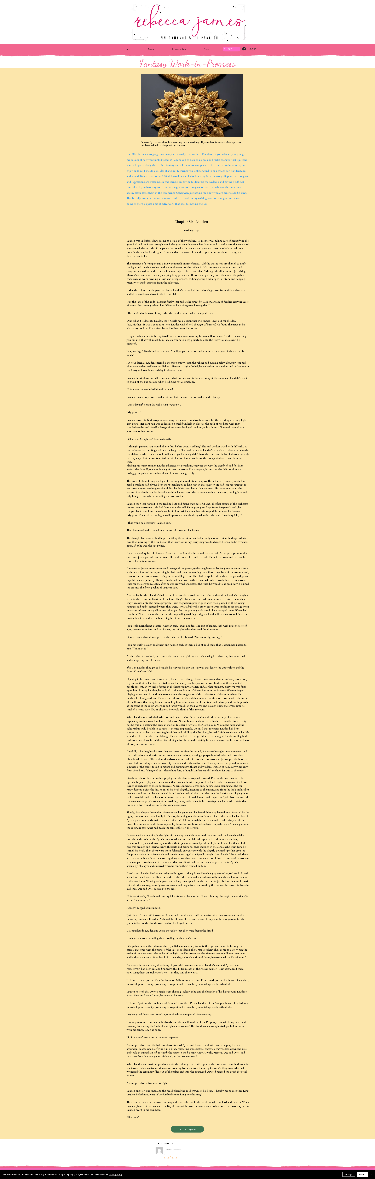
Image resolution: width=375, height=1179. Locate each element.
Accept (362, 1174)
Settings (348, 1174)
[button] (151, 49)
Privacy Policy (115, 1174)
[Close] (371, 1174)
